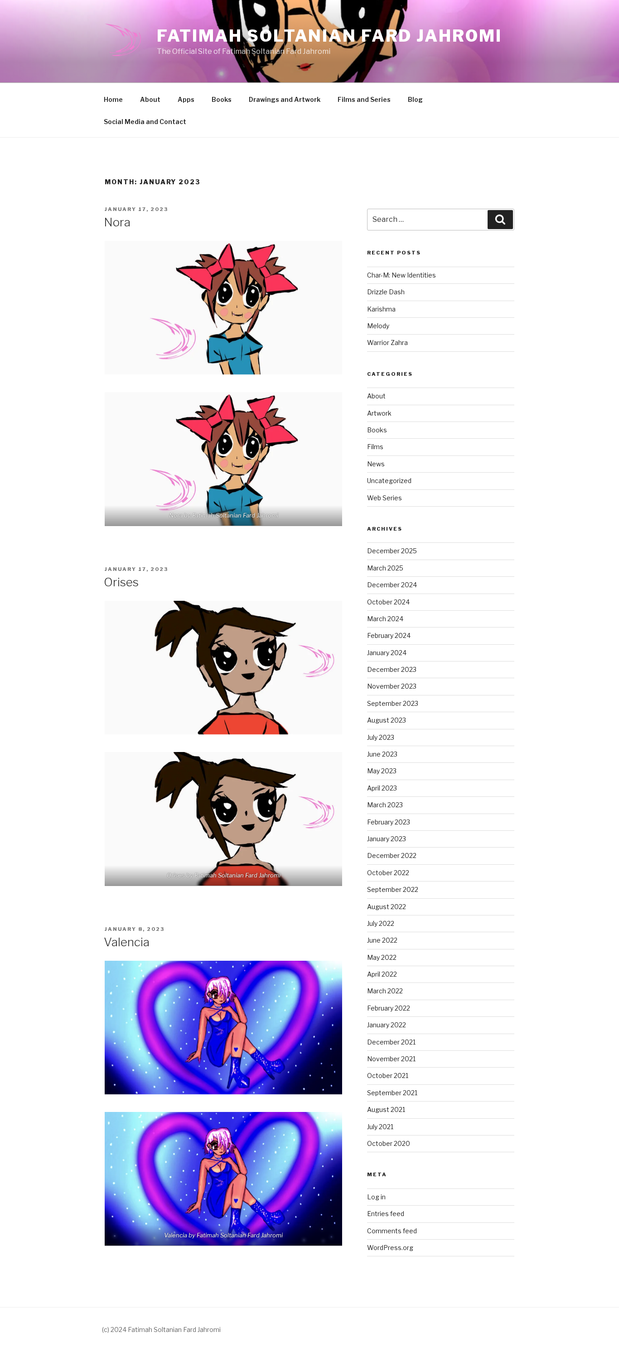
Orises (121, 582)
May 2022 (382, 957)
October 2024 (388, 602)
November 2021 (391, 1059)
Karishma (381, 309)
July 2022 (380, 923)
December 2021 (391, 1042)
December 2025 (392, 551)
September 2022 (392, 889)
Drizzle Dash (386, 292)
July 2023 (380, 737)
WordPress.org (390, 1247)
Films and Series (364, 99)
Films (375, 446)
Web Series (384, 498)
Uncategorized (389, 480)
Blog (415, 99)
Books (222, 99)
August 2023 (386, 720)
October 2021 (387, 1075)
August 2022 (386, 906)
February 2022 (388, 1008)
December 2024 (392, 585)
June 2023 (382, 754)
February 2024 (389, 635)
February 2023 (388, 822)
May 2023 (382, 771)
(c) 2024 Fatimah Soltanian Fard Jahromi (161, 1329)
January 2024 (386, 652)
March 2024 (385, 619)
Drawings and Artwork (284, 99)
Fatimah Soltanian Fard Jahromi (329, 36)
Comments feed (392, 1231)
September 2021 (392, 1093)
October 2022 (388, 873)
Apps (186, 99)
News (376, 464)
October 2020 (388, 1143)
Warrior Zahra (387, 342)
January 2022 (386, 1025)
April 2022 (382, 974)
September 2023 (392, 703)
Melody (378, 326)
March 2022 (385, 991)
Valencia (127, 942)
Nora (117, 222)
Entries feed (385, 1213)
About (150, 99)
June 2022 (382, 940)
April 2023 (382, 788)
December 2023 (391, 669)
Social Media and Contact (145, 121)
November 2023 (391, 686)
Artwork (379, 413)
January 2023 (386, 839)
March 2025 (385, 568)
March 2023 (385, 805)
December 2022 (391, 855)
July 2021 (380, 1127)
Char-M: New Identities (401, 275)
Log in (376, 1197)
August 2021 (386, 1109)
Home (113, 99)
